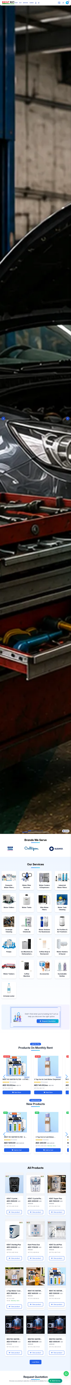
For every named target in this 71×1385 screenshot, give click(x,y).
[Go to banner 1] (28, 830)
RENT (16, 2)
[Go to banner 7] (39, 830)
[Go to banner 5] (36, 830)
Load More (35, 1362)
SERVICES (25, 2)
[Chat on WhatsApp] (66, 1373)
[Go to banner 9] (42, 830)
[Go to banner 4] (35, 830)
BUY (20, 2)
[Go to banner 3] (32, 830)
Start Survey (56, 1381)
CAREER (31, 2)
